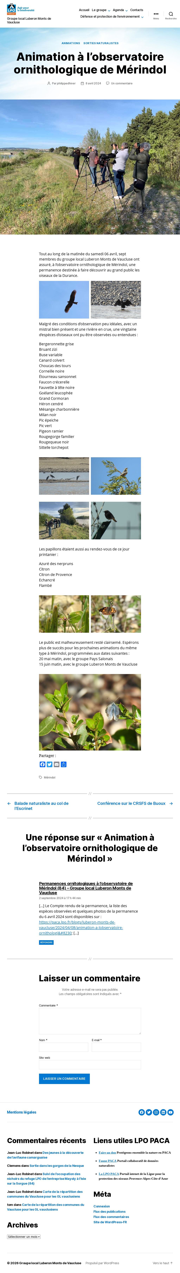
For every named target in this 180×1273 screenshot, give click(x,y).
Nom (43, 1040)
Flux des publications (109, 1211)
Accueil (84, 10)
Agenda (118, 10)
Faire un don (107, 1153)
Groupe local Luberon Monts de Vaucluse (50, 1263)
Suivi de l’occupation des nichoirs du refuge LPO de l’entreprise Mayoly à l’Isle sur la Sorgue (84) (46, 1178)
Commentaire (48, 1005)
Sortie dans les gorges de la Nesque (57, 1166)
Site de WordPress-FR (110, 1222)
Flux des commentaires (111, 1217)
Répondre (46, 942)
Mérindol (49, 777)
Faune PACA (108, 1161)
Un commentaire (121, 83)
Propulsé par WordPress (102, 1263)
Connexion (102, 1206)
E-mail (97, 1040)
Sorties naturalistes (100, 43)
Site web (44, 1057)
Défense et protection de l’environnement (110, 16)
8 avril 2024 (93, 83)
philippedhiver (66, 83)
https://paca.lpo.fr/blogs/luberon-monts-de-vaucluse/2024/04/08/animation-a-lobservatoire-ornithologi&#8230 (81, 927)
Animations (71, 43)
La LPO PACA (109, 1174)
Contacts (136, 10)
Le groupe (99, 10)
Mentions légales (21, 1112)
